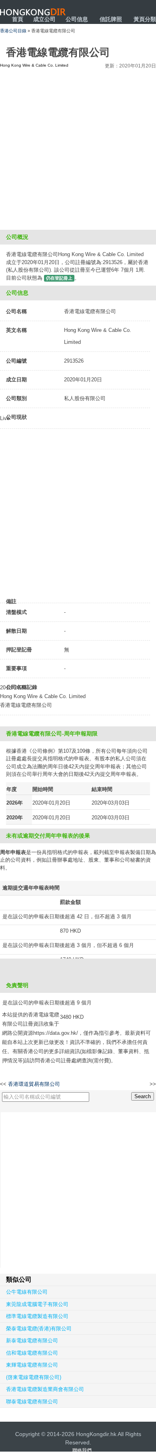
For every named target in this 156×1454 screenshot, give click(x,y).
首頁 (17, 19)
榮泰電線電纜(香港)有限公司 (39, 1329)
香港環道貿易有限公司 (34, 1084)
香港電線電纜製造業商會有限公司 (45, 1389)
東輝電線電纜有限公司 (32, 1365)
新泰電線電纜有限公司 (32, 1341)
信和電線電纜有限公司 (32, 1353)
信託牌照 (111, 19)
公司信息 (77, 19)
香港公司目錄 (13, 30)
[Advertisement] (78, 148)
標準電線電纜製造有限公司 (37, 1316)
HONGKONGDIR (33, 12)
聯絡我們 (82, 1450)
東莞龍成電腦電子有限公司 (37, 1304)
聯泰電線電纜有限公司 (32, 1402)
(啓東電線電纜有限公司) (33, 1377)
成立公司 (44, 19)
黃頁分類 (145, 19)
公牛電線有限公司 (27, 1292)
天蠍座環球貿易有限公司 (123, 1084)
